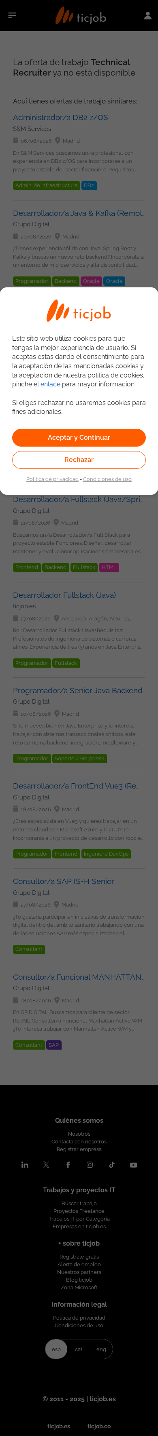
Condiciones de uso (107, 479)
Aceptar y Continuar (79, 437)
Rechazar (79, 460)
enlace (50, 384)
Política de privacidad (52, 479)
